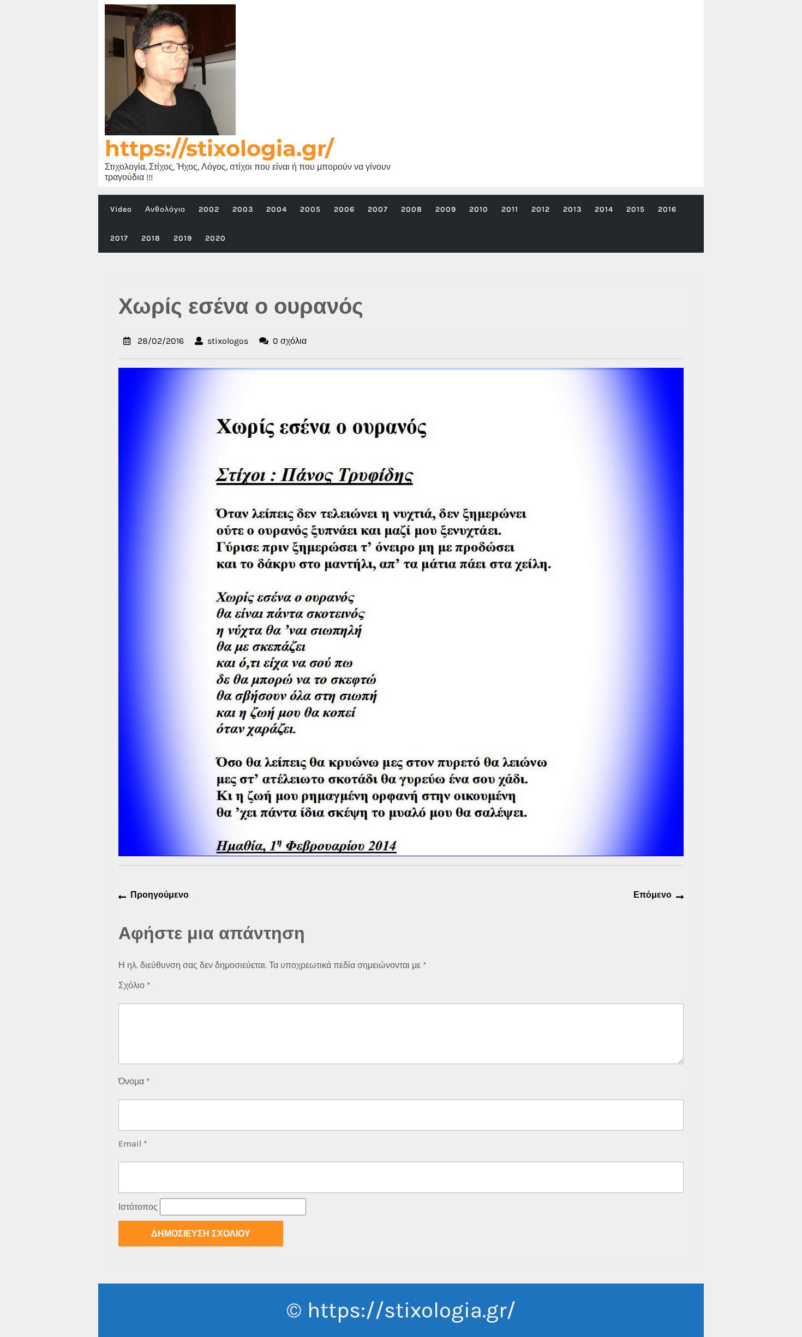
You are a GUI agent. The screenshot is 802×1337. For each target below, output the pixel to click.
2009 (445, 209)
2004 (276, 209)
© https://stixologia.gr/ (401, 1310)
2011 (509, 209)
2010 (478, 209)
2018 (150, 238)
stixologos (227, 341)
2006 (344, 209)
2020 (215, 238)
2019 (182, 238)
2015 (635, 209)
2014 (604, 209)
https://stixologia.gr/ (219, 148)
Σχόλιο (134, 985)
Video (121, 209)
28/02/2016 (160, 341)
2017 (119, 238)
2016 (667, 209)
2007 (378, 209)
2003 (242, 209)
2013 (572, 209)
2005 (310, 209)
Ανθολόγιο (165, 209)
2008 (411, 209)
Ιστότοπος (138, 1207)
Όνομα (134, 1081)
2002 (209, 209)
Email (132, 1143)
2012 (540, 209)
